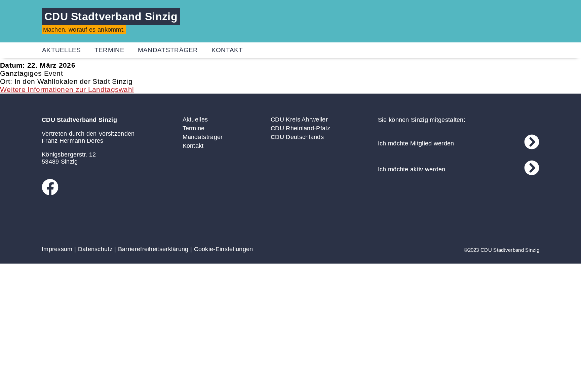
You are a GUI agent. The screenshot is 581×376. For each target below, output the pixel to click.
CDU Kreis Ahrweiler (299, 119)
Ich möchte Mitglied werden (416, 143)
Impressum (57, 249)
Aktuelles (61, 50)
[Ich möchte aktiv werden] (531, 167)
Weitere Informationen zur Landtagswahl (67, 89)
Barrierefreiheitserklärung (153, 249)
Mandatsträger (168, 50)
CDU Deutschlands (297, 137)
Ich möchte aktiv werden (412, 169)
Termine (109, 50)
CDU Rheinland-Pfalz (300, 128)
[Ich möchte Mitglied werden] (531, 141)
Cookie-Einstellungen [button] (223, 249)
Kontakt (227, 50)
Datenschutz (95, 249)
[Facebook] (50, 187)
